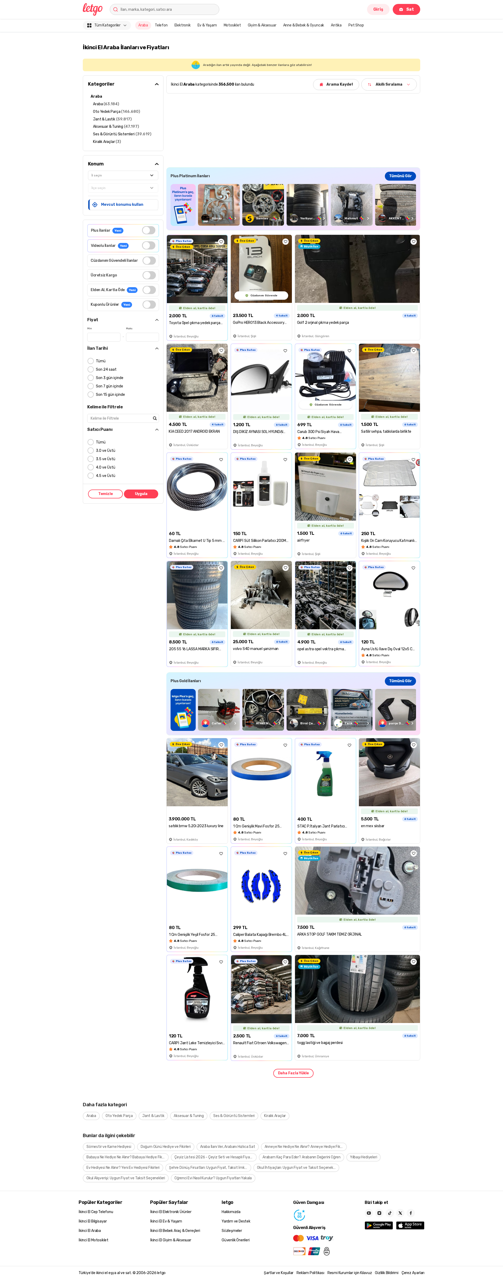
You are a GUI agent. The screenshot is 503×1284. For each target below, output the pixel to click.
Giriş (378, 9)
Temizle (105, 494)
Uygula (141, 494)
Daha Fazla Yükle (293, 1073)
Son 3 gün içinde (109, 378)
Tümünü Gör (400, 176)
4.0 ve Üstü (105, 467)
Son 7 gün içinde (109, 386)
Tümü (101, 361)
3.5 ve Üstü (105, 459)
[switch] (148, 230)
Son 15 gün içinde (110, 394)
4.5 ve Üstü (105, 476)
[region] (293, 205)
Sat (410, 9)
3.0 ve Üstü (105, 450)
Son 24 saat (106, 369)
